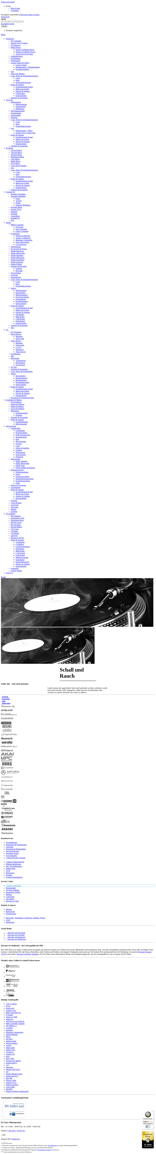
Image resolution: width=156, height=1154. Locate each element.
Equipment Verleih (13, 892)
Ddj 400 (9, 1078)
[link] (8, 6)
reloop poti (10, 1008)
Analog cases (11, 1010)
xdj (7, 1072)
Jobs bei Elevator (12, 851)
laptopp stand (11, 1041)
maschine (9, 1067)
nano (8, 1056)
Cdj (7, 1065)
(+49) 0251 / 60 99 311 (16, 1131)
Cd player (9, 1052)
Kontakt (9, 875)
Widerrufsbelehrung (13, 864)
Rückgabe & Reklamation (16, 849)
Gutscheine (10, 897)
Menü (3, 35)
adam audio (10, 1048)
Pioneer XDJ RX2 (13, 1070)
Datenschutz (10, 868)
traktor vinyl (10, 1050)
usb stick (9, 1039)
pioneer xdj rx (11, 1083)
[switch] (148, 1126)
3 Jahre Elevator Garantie (15, 858)
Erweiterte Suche (7, 24)
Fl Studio (9, 1015)
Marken (9, 895)
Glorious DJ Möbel (13, 1061)
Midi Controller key (13, 1013)
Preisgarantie (11, 888)
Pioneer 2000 (11, 1080)
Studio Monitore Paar (14, 1074)
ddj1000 (9, 1089)
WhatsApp (15, 1139)
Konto (3, 577)
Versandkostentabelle (44, 1150)
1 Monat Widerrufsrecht (15, 862)
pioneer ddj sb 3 (12, 1076)
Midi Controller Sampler (15, 1024)
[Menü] (152, 1111)
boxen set (9, 1019)
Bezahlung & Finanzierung (16, 845)
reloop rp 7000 (11, 1017)
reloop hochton (11, 1043)
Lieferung (9, 847)
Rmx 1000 (10, 1059)
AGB (8, 871)
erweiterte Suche (12, 853)
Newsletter (10, 899)
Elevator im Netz (12, 901)
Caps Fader (10, 1087)
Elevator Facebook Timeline (27, 954)
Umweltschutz (11, 856)
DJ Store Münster (12, 890)
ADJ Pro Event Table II (15, 1021)
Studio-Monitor (12, 1034)
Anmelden (15, 10)
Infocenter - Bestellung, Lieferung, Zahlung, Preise (25, 918)
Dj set (8, 1006)
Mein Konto (15, 8)
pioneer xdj (10, 1054)
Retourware (10, 912)
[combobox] (12, 21)
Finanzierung (11, 914)
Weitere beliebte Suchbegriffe (17, 1091)
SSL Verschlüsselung (14, 866)
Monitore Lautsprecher (14, 1032)
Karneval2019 (11, 1063)
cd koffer (9, 1028)
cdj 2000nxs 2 (11, 1026)
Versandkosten (11, 842)
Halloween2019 (12, 1085)
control (8, 1045)
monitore (9, 1030)
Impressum (10, 873)
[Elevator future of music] (29, 15)
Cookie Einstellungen (14, 877)
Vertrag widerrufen (14, 886)
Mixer (8, 1037)
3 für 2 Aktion (11, 1004)
